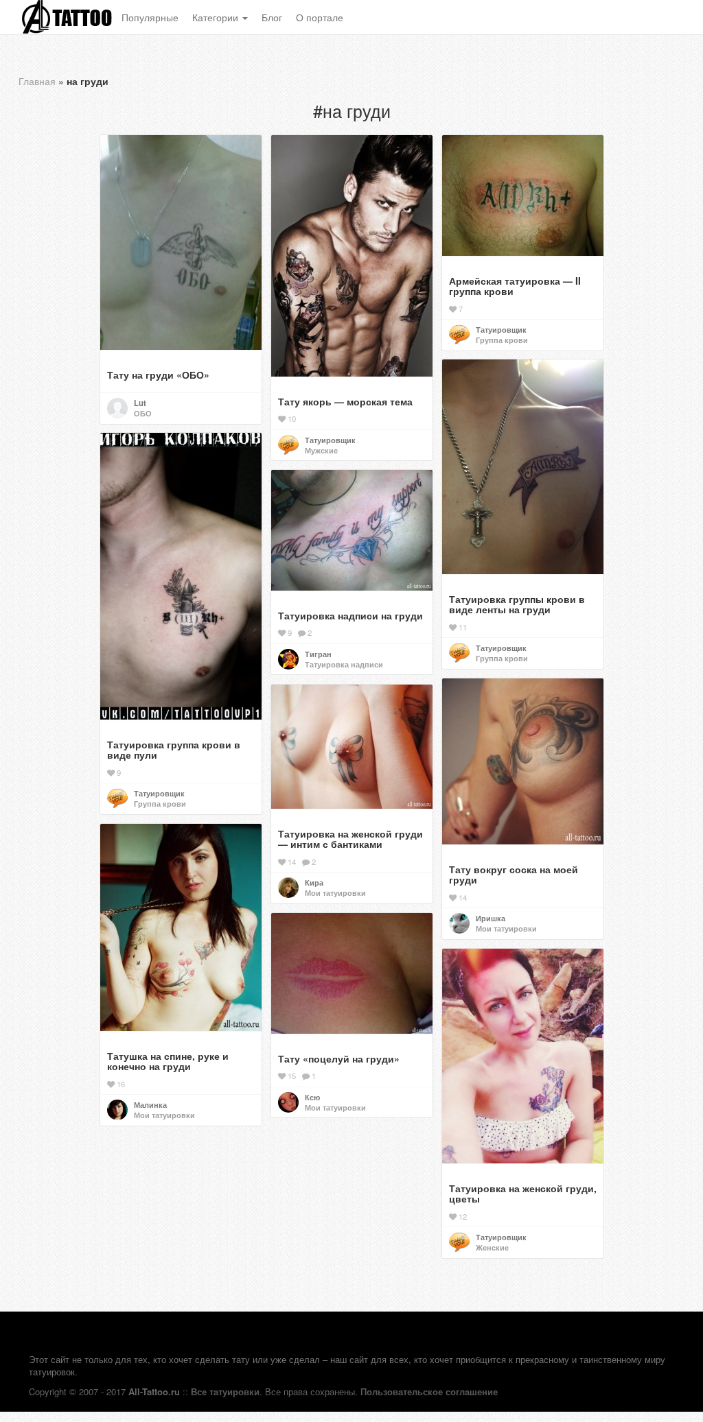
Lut (140, 402)
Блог (272, 17)
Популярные (150, 17)
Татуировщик (330, 439)
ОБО (143, 412)
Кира (314, 882)
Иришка (490, 917)
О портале (319, 17)
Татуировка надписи (344, 664)
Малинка (150, 1104)
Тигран (318, 653)
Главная (37, 81)
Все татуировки (225, 1391)
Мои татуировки (506, 928)
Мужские (321, 450)
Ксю (312, 1096)
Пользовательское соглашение (429, 1391)
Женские (492, 1247)
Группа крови (502, 339)
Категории (216, 17)
